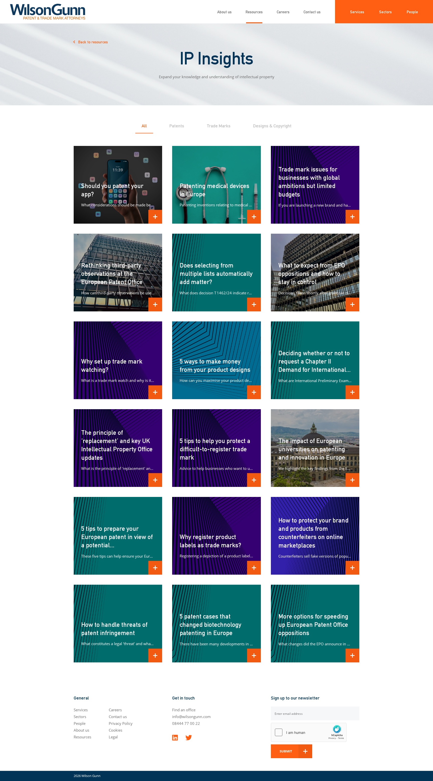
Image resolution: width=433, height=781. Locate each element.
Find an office (183, 709)
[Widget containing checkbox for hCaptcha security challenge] (309, 732)
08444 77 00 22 (186, 723)
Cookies (115, 730)
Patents (176, 125)
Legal (113, 736)
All (144, 125)
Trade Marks (219, 125)
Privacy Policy (121, 723)
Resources (254, 11)
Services (357, 11)
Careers (283, 11)
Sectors (385, 11)
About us (224, 11)
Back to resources (93, 41)
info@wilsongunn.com (191, 716)
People (412, 11)
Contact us (311, 11)
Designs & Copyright (272, 125)
